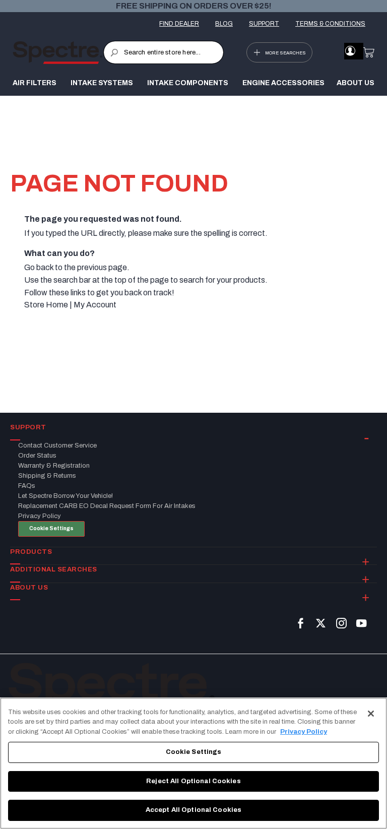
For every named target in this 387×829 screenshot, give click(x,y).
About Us (355, 83)
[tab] (193, 428)
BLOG (224, 23)
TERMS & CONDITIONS (330, 23)
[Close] (371, 714)
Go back (38, 267)
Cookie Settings (51, 528)
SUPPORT (264, 23)
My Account (95, 304)
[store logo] (58, 53)
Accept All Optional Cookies (194, 809)
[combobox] (163, 52)
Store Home (46, 304)
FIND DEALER (179, 23)
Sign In (350, 51)
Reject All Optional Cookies (193, 781)
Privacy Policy (303, 731)
